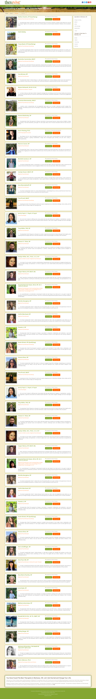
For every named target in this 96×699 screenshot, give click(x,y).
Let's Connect (48, 19)
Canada (6, 13)
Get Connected (19, 6)
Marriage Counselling (77, 19)
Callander (75, 39)
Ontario (11, 13)
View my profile (56, 19)
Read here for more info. (48, 695)
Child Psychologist (77, 26)
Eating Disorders (77, 28)
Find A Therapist (9, 6)
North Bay (76, 46)
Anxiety (75, 24)
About (38, 6)
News (34, 6)
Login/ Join (44, 6)
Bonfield (75, 37)
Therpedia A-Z (28, 6)
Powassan (76, 44)
